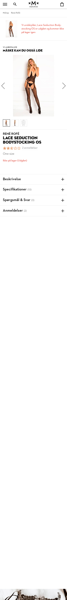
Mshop (6, 13)
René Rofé (15, 13)
